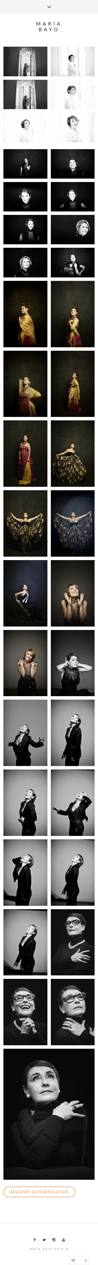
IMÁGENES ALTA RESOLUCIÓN (39, 1192)
